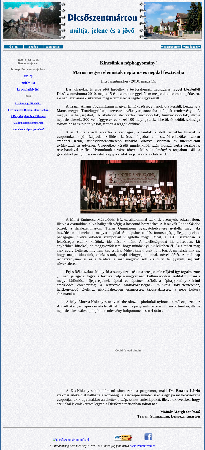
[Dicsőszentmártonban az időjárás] (71, 439)
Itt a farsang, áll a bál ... (28, 103)
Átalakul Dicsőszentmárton (28, 122)
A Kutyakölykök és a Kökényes (28, 116)
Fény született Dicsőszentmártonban (28, 109)
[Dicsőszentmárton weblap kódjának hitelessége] (123, 439)
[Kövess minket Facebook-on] (148, 439)
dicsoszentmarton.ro (142, 446)
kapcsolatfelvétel (28, 89)
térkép (28, 76)
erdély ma (28, 82)
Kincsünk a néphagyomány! (28, 129)
